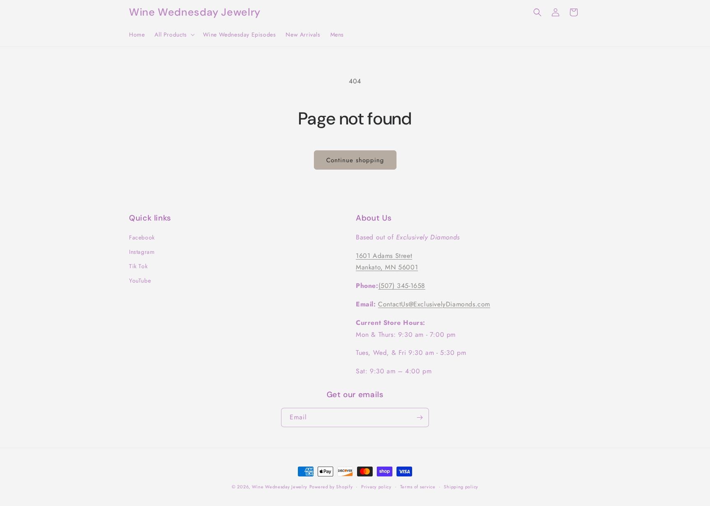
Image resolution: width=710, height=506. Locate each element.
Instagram (141, 252)
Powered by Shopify (331, 486)
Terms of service (418, 486)
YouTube (140, 280)
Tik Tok (138, 266)
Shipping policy (461, 486)
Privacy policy (376, 486)
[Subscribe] (419, 417)
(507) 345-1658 (401, 285)
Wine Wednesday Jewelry (279, 486)
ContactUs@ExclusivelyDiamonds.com (434, 304)
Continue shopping (355, 160)
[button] (174, 34)
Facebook (142, 237)
